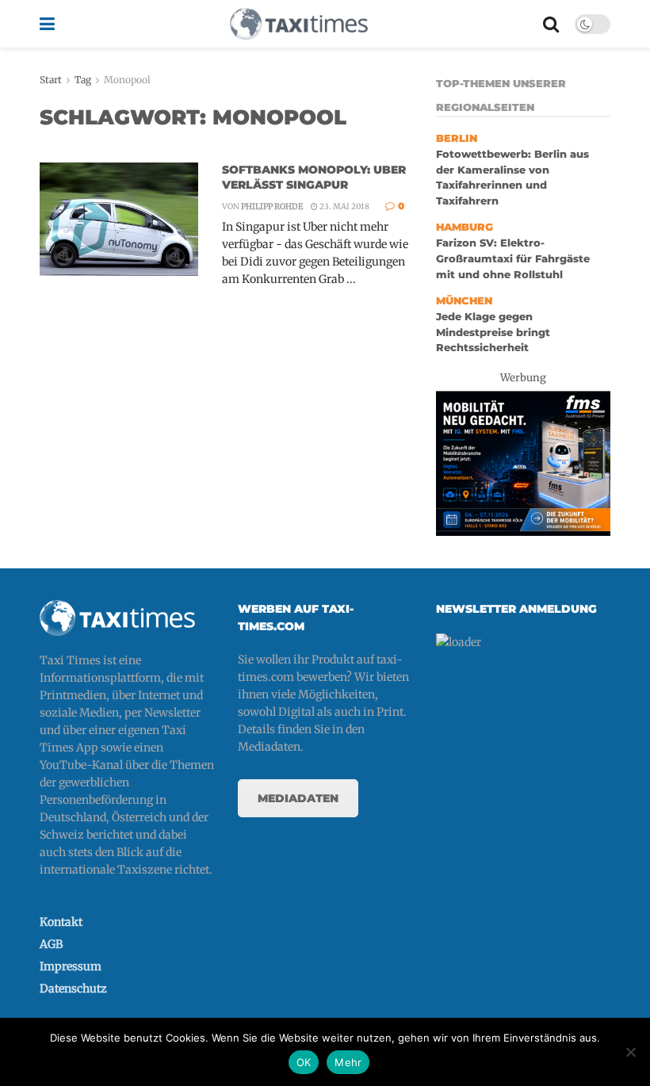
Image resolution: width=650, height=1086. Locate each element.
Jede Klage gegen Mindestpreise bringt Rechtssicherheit (493, 332)
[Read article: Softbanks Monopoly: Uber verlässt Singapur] (119, 219)
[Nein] (630, 1052)
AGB (51, 944)
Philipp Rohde (272, 206)
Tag (83, 80)
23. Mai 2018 (343, 206)
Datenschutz (73, 988)
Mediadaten (298, 798)
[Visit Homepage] (299, 24)
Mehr (348, 1062)
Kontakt (61, 922)
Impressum (70, 966)
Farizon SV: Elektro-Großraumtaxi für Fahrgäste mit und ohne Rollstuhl (513, 258)
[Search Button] (551, 24)
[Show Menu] (47, 24)
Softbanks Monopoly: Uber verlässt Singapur (314, 178)
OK (304, 1062)
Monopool (127, 80)
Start (51, 80)
